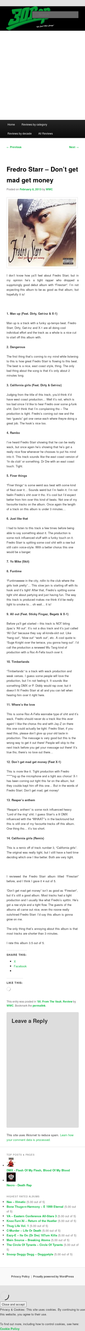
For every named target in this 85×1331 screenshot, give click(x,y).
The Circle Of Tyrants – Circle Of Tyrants (35, 1245)
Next (74, 147)
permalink (39, 1005)
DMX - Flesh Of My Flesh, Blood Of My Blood (38, 1170)
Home (11, 124)
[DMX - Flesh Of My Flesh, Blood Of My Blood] (11, 1165)
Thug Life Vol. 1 (18, 1226)
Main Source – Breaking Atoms (28, 1240)
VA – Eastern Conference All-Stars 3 (32, 1216)
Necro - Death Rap (19, 1185)
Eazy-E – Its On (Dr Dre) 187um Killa (32, 1235)
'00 (39, 1001)
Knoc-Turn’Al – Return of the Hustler (32, 1221)
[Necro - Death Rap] (11, 1180)
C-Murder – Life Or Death (24, 1230)
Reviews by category (34, 124)
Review (67, 1001)
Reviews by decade (19, 133)
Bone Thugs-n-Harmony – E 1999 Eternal (35, 1206)
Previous (14, 147)
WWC (49, 189)
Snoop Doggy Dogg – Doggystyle (30, 1254)
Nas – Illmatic (16, 1202)
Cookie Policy (9, 1328)
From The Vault (51, 1001)
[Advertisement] (42, 75)
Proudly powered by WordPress (53, 1276)
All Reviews (45, 133)
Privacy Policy (20, 1276)
